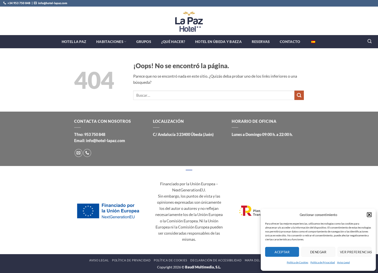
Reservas (261, 41)
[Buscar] (369, 41)
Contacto (290, 41)
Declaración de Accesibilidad (216, 260)
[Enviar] (299, 95)
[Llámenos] (87, 153)
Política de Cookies (297, 262)
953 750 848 (94, 134)
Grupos (143, 41)
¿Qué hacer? (173, 41)
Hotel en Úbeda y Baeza (218, 41)
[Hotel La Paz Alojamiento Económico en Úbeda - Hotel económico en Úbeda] (189, 21)
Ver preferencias (355, 252)
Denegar (318, 252)
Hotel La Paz (74, 41)
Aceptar (282, 252)
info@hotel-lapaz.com (105, 140)
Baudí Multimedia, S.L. (203, 267)
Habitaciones (109, 41)
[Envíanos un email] (78, 153)
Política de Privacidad (322, 262)
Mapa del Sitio (257, 260)
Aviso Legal (343, 262)
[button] (369, 214)
